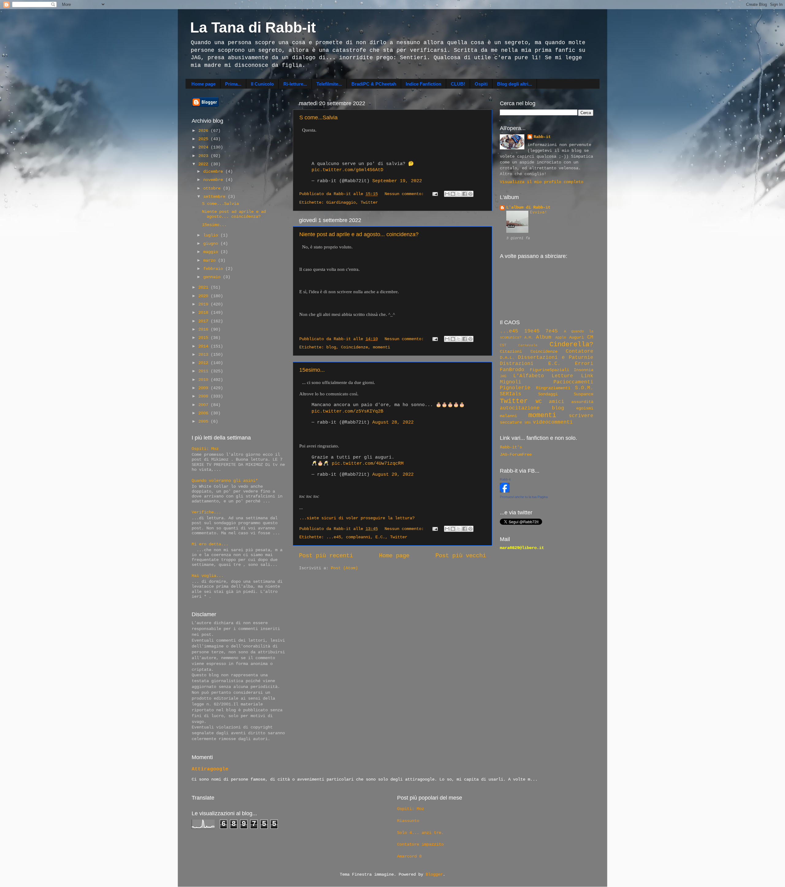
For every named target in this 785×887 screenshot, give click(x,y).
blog (331, 347)
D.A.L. (507, 357)
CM (590, 337)
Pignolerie (515, 388)
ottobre (213, 188)
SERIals (510, 394)
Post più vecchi (460, 555)
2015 (204, 338)
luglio (211, 235)
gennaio (213, 277)
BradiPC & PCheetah (373, 83)
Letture (562, 376)
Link (587, 376)
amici (556, 402)
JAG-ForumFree (516, 454)
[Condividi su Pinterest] (470, 194)
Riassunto (408, 821)
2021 (204, 287)
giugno (211, 243)
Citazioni (511, 351)
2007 (204, 405)
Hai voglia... (208, 576)
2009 (204, 388)
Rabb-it (542, 137)
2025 (204, 139)
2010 (204, 380)
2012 (204, 363)
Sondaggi (548, 394)
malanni (508, 416)
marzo (210, 260)
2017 (204, 321)
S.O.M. (584, 388)
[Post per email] (435, 194)
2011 (204, 371)
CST (503, 345)
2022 (204, 164)
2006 (204, 413)
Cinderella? (571, 344)
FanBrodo (512, 370)
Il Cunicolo (262, 83)
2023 (204, 156)
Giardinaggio (341, 202)
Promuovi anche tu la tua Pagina (524, 497)
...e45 (333, 537)
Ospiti (481, 83)
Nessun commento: (405, 194)
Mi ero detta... (210, 544)
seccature (511, 422)
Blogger (434, 874)
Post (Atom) (344, 568)
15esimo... (312, 370)
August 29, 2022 (393, 474)
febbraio (214, 269)
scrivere (581, 416)
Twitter (369, 202)
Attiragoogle (210, 769)
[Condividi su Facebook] (464, 194)
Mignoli (510, 382)
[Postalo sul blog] (453, 194)
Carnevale (528, 345)
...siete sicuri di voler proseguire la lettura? (357, 518)
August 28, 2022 (393, 422)
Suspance (583, 394)
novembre (214, 180)
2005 (204, 421)
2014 (204, 346)
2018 (204, 312)
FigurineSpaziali (549, 370)
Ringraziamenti (553, 388)
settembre (215, 196)
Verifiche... (206, 512)
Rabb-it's (511, 447)
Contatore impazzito (420, 844)
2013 (204, 354)
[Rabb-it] (505, 491)
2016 (204, 329)
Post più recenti (326, 555)
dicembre (214, 171)
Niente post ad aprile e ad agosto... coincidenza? (359, 234)
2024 (204, 147)
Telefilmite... (329, 83)
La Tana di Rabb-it (253, 27)
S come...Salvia (318, 117)
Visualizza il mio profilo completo (541, 182)
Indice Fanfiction (423, 83)
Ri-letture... (295, 83)
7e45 (552, 331)
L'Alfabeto (528, 376)
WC (539, 402)
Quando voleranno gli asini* (225, 480)
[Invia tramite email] (447, 194)
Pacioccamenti (573, 382)
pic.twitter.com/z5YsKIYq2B (347, 411)
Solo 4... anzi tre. (420, 833)
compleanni (358, 537)
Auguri (576, 337)
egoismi (584, 408)
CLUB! (458, 83)
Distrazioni (517, 364)
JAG (503, 376)
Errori (584, 364)
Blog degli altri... (514, 83)
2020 (204, 296)
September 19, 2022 (397, 181)
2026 (204, 131)
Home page (203, 83)
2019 (204, 304)
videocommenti (553, 422)
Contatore (579, 351)
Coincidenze (354, 347)
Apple (560, 338)
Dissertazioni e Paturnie (555, 357)
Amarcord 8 (409, 856)
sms (527, 422)
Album (543, 337)
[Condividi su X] (459, 194)
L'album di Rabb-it (528, 207)
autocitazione (520, 408)
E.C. (380, 537)
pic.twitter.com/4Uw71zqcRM (368, 463)
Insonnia (583, 370)
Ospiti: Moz (205, 449)
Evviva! (538, 212)
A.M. (528, 338)
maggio (211, 252)
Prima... (233, 83)
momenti (381, 347)
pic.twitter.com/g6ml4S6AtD (347, 169)
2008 (204, 396)
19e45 (532, 331)
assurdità (582, 402)
